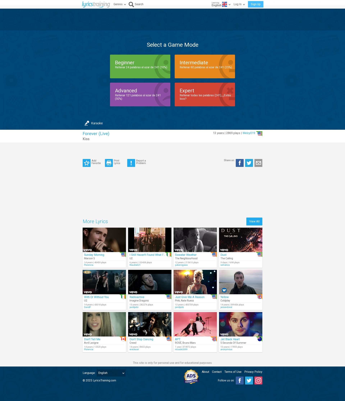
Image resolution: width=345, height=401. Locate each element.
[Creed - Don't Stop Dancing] (149, 324)
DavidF (87, 307)
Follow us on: (226, 380)
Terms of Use (233, 372)
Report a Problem (141, 161)
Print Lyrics (117, 161)
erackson (134, 349)
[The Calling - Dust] (240, 240)
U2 (131, 258)
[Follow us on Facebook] (240, 380)
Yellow (224, 297)
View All (254, 221)
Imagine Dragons (139, 300)
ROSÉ (178, 342)
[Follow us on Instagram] (258, 380)
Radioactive (137, 297)
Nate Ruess (187, 300)
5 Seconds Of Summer (233, 342)
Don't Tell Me (92, 339)
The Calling (226, 258)
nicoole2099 (181, 349)
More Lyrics (95, 221)
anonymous (226, 349)
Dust (223, 255)
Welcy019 (249, 133)
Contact (217, 372)
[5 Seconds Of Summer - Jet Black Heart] (240, 324)
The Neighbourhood (186, 258)
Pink (177, 300)
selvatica (225, 265)
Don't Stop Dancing (141, 339)
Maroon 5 (89, 258)
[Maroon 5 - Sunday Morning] (104, 240)
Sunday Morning (94, 255)
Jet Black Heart (230, 339)
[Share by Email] (258, 163)
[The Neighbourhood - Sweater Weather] (195, 240)
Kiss (86, 139)
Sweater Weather (186, 255)
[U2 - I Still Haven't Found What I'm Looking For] (149, 240)
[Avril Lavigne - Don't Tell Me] (104, 324)
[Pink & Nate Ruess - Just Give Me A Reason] (195, 282)
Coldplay (225, 300)
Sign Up (256, 4)
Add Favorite (96, 161)
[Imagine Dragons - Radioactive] (149, 282)
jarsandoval (226, 307)
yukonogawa (181, 265)
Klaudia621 (135, 265)
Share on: (229, 160)
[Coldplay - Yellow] (240, 282)
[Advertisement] (172, 19)
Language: (89, 373)
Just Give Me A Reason (189, 297)
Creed (133, 342)
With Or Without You (96, 297)
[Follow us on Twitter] (249, 380)
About (205, 372)
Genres (118, 4)
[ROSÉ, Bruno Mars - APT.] (195, 324)
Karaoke (97, 123)
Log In (238, 4)
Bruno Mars (189, 342)
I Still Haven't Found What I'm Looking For (155, 255)
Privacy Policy (253, 372)
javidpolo (134, 307)
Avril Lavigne (91, 342)
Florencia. (89, 265)
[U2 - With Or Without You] (104, 282)
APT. (178, 339)
